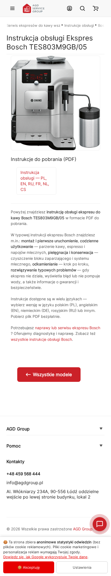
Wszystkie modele (52, 374)
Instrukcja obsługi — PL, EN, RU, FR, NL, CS (34, 181)
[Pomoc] (101, 446)
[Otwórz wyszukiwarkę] (82, 8)
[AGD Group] (101, 429)
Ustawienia (82, 567)
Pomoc (13, 446)
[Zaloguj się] (69, 8)
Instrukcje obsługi (79, 25)
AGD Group (18, 429)
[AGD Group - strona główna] (41, 8)
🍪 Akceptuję (29, 567)
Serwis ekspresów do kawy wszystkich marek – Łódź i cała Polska (33, 25)
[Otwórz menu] (12, 8)
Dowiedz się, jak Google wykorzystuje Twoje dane (45, 557)
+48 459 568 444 (23, 473)
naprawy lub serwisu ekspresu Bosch (67, 327)
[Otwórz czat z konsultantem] (100, 524)
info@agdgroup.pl (24, 482)
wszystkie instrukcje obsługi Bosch (41, 339)
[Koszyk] (95, 8)
